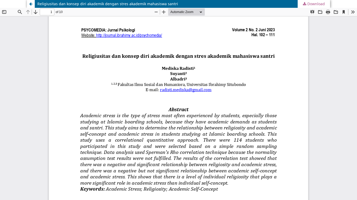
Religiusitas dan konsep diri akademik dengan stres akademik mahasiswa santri (107, 3)
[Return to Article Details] (31, 4)
